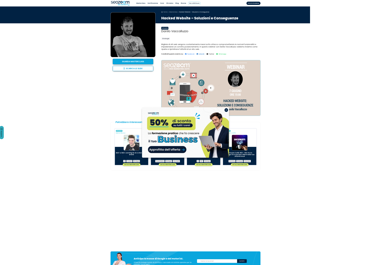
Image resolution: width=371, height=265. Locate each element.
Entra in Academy (253, 3)
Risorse (183, 3)
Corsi (162, 3)
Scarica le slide (134, 68)
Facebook (190, 54)
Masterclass (140, 3)
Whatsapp (222, 54)
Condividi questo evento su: (172, 54)
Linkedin (202, 54)
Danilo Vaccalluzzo (174, 31)
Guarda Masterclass (133, 61)
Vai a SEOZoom (194, 3)
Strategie (165, 39)
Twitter (211, 54)
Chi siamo (169, 3)
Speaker (165, 28)
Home (165, 12)
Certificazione (153, 3)
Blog (177, 3)
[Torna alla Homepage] (120, 5)
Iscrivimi (241, 261)
